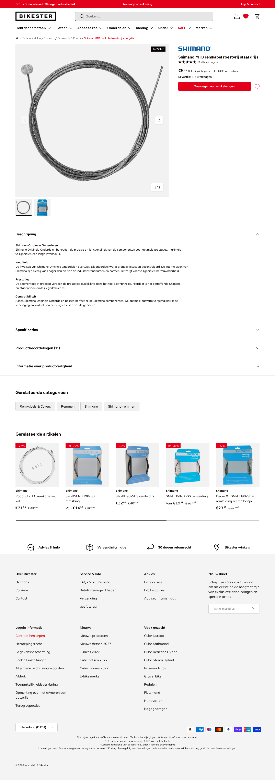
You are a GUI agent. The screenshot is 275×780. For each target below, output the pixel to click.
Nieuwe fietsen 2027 (95, 644)
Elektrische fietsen (30, 28)
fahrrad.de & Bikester (36, 765)
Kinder (163, 28)
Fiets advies (153, 582)
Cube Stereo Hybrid (159, 660)
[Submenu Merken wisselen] (210, 28)
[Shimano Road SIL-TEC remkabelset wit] (37, 465)
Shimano (91, 406)
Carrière (21, 590)
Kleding (142, 28)
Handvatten (153, 701)
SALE (182, 28)
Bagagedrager (155, 709)
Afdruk (20, 676)
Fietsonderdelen (31, 38)
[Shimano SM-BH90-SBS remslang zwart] (137, 465)
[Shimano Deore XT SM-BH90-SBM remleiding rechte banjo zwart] (238, 465)
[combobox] (144, 16)
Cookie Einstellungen (30, 660)
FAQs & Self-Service (95, 582)
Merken (202, 28)
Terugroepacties (27, 705)
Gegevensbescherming (32, 652)
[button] (245, 16)
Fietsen (62, 28)
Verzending (88, 598)
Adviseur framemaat (160, 598)
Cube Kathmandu (157, 644)
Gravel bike (152, 676)
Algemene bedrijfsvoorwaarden (39, 668)
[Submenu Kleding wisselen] (151, 28)
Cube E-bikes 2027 (94, 668)
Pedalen (150, 684)
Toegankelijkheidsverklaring (36, 684)
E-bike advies (154, 590)
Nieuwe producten (94, 636)
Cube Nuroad (154, 636)
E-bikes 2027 (90, 652)
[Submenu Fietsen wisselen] (70, 28)
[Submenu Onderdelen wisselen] (129, 28)
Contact (21, 598)
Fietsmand (152, 692)
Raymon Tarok (155, 668)
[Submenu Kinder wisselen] (171, 28)
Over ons (22, 582)
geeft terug (88, 606)
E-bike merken (90, 676)
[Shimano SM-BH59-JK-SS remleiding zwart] (187, 465)
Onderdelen (116, 28)
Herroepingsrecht (28, 644)
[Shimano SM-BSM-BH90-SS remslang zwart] (87, 465)
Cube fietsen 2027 (94, 660)
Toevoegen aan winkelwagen (214, 86)
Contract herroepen (30, 636)
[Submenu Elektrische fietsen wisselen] (49, 28)
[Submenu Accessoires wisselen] (100, 28)
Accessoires (87, 28)
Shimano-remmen (121, 406)
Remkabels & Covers (69, 38)
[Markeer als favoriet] (255, 86)
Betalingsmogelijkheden (98, 590)
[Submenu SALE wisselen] (189, 28)
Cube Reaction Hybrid (160, 652)
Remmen (49, 38)
